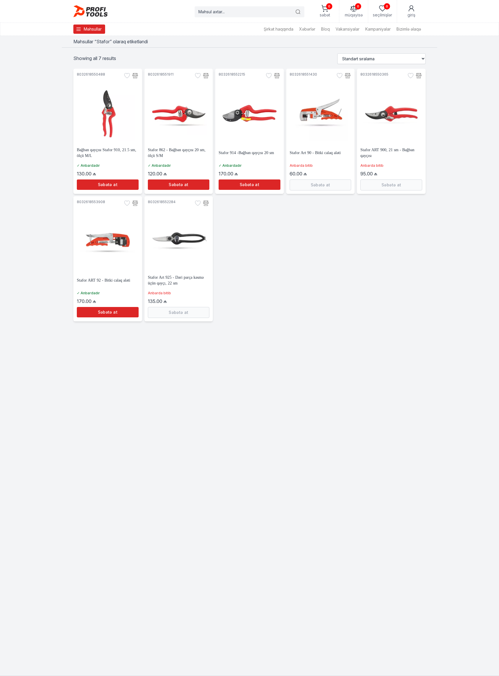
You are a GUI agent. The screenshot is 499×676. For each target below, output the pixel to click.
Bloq (325, 29)
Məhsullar (93, 29)
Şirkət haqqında (278, 29)
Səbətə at (108, 184)
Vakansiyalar (348, 29)
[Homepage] (90, 11)
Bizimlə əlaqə (408, 29)
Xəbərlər (307, 29)
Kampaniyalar (378, 29)
